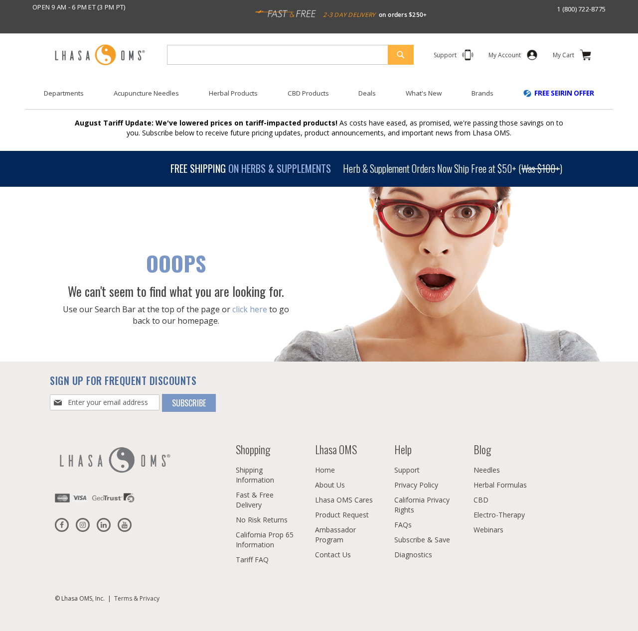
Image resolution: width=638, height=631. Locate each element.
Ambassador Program (335, 534)
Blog (482, 449)
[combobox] (290, 55)
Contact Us (333, 554)
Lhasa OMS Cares (344, 500)
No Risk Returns (262, 519)
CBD (481, 500)
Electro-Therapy (499, 514)
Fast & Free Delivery (255, 499)
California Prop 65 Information (265, 539)
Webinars (488, 529)
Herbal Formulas (500, 485)
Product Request (342, 514)
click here (249, 309)
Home (325, 470)
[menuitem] (64, 93)
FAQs (403, 524)
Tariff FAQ (252, 559)
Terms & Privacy (137, 598)
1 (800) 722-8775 (581, 8)
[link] (504, 57)
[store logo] (100, 55)
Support (407, 470)
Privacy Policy (416, 485)
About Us (330, 485)
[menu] (319, 97)
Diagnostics (413, 554)
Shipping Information (255, 475)
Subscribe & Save (422, 539)
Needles (487, 470)
